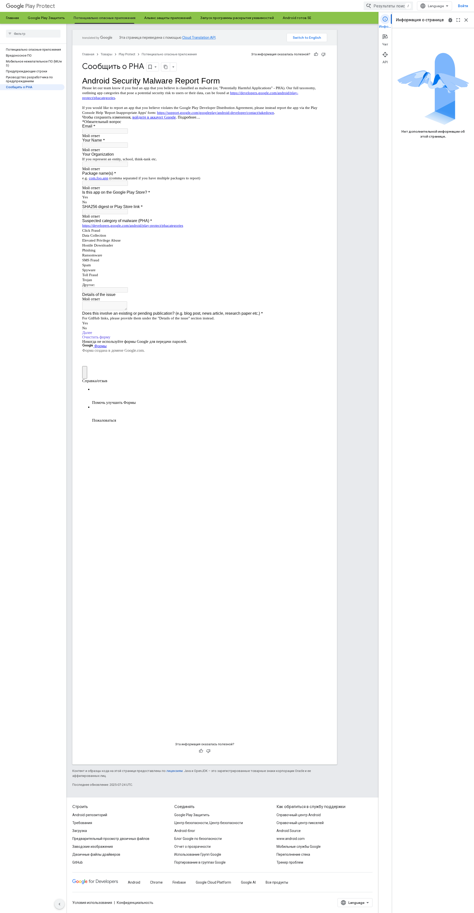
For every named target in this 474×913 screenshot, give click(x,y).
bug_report (450, 20)
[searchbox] (33, 34)
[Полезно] (316, 54)
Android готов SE (297, 18)
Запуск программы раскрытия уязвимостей (237, 18)
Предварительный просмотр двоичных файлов (110, 839)
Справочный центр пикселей (300, 823)
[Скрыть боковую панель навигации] (59, 904)
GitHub (77, 862)
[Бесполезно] (323, 54)
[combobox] (388, 5)
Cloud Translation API (199, 38)
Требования (82, 823)
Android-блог (184, 831)
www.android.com (290, 839)
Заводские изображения (92, 847)
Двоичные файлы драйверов (96, 854)
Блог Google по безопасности (198, 839)
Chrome (156, 882)
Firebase (179, 882)
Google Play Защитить (46, 18)
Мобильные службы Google (298, 847)
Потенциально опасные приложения (104, 18)
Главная (12, 18)
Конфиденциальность (135, 903)
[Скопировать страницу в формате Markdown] (165, 67)
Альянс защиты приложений (167, 18)
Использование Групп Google (197, 854)
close (466, 20)
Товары (106, 54)
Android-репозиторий (89, 815)
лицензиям (174, 771)
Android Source (288, 831)
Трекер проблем (289, 862)
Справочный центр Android (298, 815)
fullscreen (458, 20)
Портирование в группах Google (200, 862)
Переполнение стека (293, 854)
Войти (463, 6)
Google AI (248, 882)
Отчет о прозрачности (192, 847)
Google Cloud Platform (213, 882)
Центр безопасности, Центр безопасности (208, 823)
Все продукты (277, 882)
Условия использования (92, 903)
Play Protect (40, 6)
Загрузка (79, 831)
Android (134, 882)
